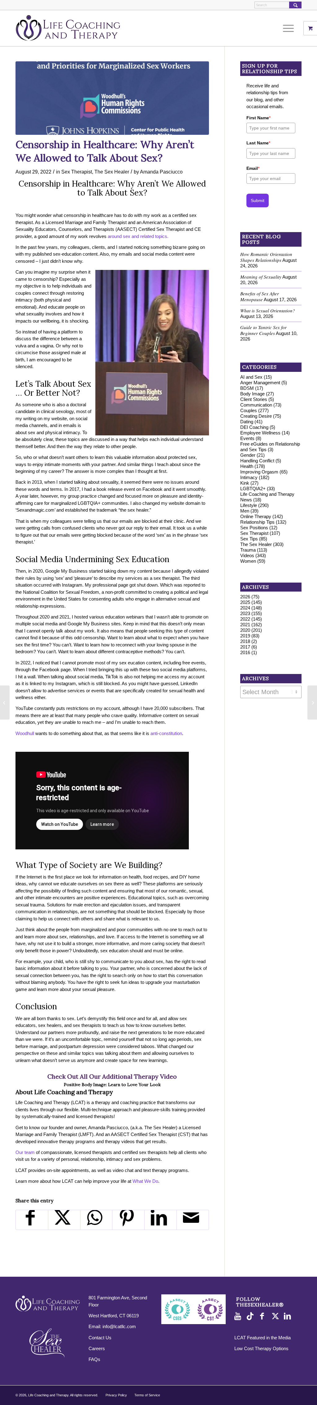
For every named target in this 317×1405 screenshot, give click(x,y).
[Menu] (286, 28)
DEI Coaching (254, 427)
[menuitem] (290, 28)
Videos (247, 555)
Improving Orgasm (259, 471)
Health (246, 466)
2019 (245, 635)
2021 (245, 624)
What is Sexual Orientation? (267, 310)
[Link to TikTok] (251, 1316)
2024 (245, 607)
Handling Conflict (257, 460)
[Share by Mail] (193, 1220)
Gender (247, 455)
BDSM (247, 388)
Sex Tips (249, 538)
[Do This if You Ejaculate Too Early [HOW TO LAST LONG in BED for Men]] (5, 702)
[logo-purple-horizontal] (68, 28)
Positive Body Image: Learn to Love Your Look (112, 1084)
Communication (256, 404)
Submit (257, 200)
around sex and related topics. (138, 236)
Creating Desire (256, 416)
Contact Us (100, 1337)
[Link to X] (276, 1316)
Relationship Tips (257, 522)
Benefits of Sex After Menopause (259, 296)
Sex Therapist (76, 171)
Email (252, 168)
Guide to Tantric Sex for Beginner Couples (263, 330)
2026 (245, 596)
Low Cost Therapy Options (261, 1348)
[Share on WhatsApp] (96, 1220)
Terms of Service (147, 1395)
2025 (245, 602)
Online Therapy (255, 516)
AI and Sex (251, 377)
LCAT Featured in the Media (262, 1337)
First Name (258, 117)
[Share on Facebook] (32, 1220)
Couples (248, 410)
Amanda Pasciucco (161, 171)
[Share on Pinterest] (128, 1220)
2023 (245, 613)
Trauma (248, 550)
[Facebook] (263, 1316)
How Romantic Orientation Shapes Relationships (266, 257)
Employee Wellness (260, 432)
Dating (246, 421)
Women (248, 561)
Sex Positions (254, 527)
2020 (245, 630)
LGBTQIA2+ (253, 488)
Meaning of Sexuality (260, 277)
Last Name (258, 142)
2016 (245, 652)
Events (247, 438)
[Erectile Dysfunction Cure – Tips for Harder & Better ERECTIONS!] (312, 702)
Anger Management (260, 382)
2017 (245, 647)
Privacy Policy (116, 1395)
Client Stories (253, 399)
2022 (245, 619)
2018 (245, 641)
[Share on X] (64, 1220)
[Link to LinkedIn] (288, 1316)
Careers (97, 1348)
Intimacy (249, 477)
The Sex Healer (111, 171)
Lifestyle (248, 505)
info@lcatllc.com (119, 1326)
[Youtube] (239, 1316)
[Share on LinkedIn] (160, 1220)
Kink (244, 483)
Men (244, 510)
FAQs (94, 1359)
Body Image (252, 393)
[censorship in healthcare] (112, 98)
